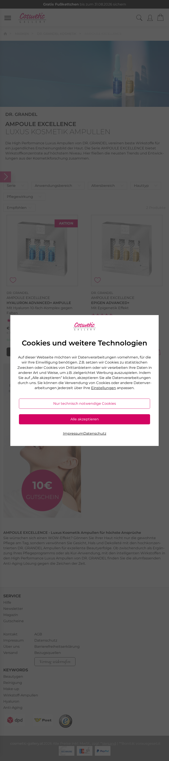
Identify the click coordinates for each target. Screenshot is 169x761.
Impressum (73, 433)
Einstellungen (103, 388)
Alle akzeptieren (84, 419)
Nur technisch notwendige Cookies (84, 403)
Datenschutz (94, 433)
